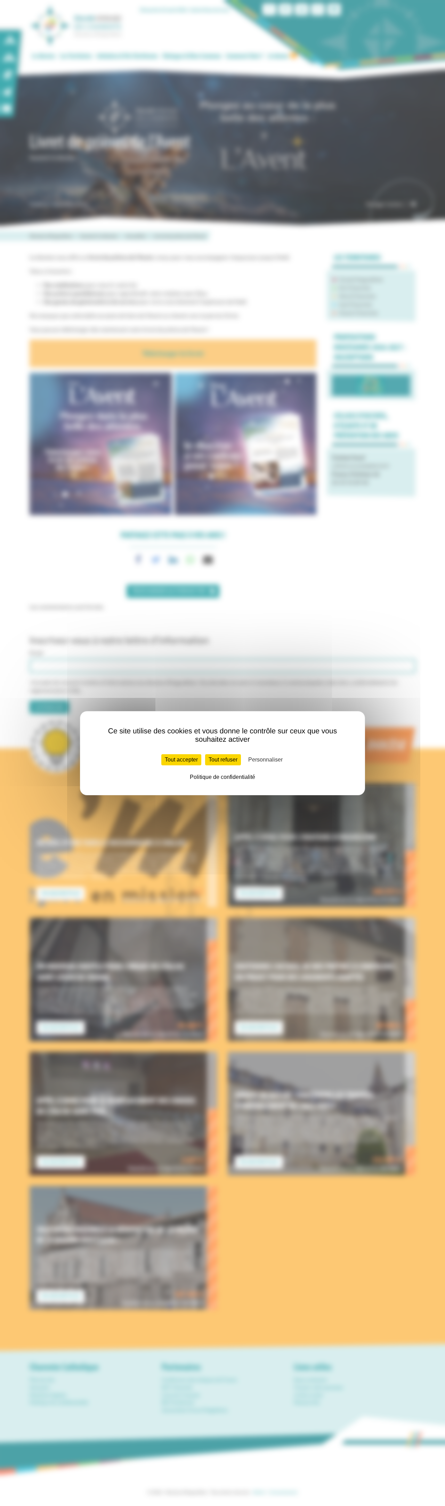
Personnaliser (265, 760)
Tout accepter (181, 760)
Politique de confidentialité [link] (222, 777)
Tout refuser (223, 760)
